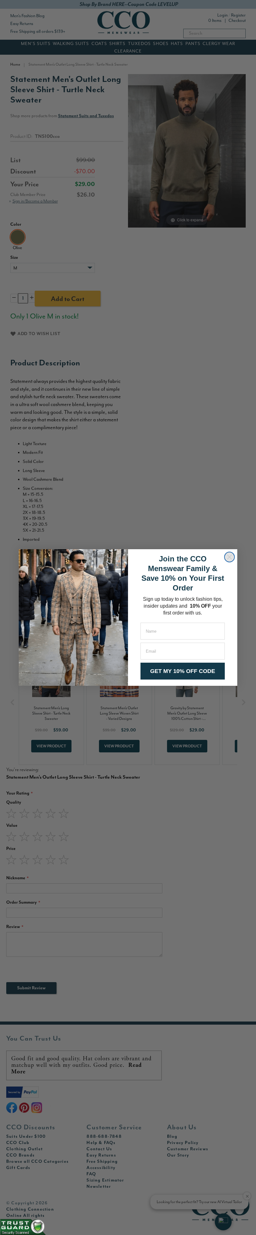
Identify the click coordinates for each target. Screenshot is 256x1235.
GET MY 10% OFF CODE (182, 671)
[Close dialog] (229, 557)
